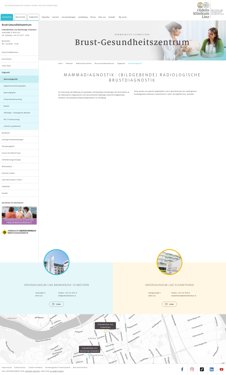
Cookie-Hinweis (35, 367)
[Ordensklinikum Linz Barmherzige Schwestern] (89, 356)
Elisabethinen (52, 5)
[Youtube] (221, 369)
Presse (93, 17)
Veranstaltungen (69, 17)
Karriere (55, 17)
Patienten (7, 17)
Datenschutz (20, 367)
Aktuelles (46, 17)
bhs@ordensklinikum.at (67, 296)
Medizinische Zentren (83, 63)
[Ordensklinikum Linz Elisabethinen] (105, 332)
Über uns (102, 17)
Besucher (20, 17)
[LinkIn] (211, 369)
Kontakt (111, 17)
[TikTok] (201, 369)
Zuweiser (33, 17)
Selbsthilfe (6, 186)
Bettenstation (7, 166)
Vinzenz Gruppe (30, 5)
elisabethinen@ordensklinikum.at (183, 296)
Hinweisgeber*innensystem (57, 367)
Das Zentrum (6, 59)
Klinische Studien (8, 173)
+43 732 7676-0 (184, 293)
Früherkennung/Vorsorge (11, 160)
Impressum (7, 367)
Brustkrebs (6, 133)
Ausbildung (83, 17)
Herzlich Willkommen (10, 52)
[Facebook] (182, 369)
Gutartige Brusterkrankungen (12, 140)
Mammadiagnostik (135, 63)
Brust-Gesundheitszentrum (104, 63)
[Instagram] (192, 369)
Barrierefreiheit (80, 367)
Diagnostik (6, 72)
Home (60, 63)
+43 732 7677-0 (71, 293)
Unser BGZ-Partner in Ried (12, 180)
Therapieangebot (8, 146)
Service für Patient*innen (11, 153)
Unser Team (6, 66)
